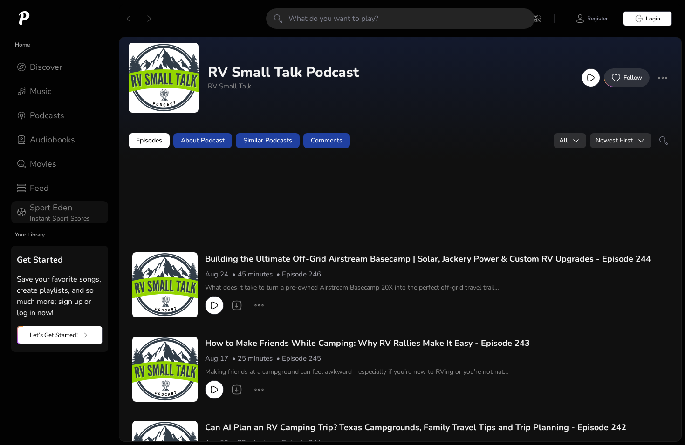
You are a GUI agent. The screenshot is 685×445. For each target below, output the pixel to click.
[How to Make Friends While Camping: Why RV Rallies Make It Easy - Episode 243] (165, 369)
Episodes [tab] (149, 140)
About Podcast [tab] (203, 140)
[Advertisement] (307, 180)
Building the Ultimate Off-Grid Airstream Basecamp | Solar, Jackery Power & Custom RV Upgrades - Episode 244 (428, 258)
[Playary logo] (24, 18)
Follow (632, 78)
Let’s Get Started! (54, 335)
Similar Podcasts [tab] (267, 140)
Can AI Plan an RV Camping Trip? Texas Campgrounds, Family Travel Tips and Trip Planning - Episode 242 (415, 427)
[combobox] (570, 140)
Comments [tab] (326, 140)
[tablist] (400, 140)
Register (597, 18)
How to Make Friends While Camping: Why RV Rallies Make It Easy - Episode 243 (367, 343)
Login (653, 18)
